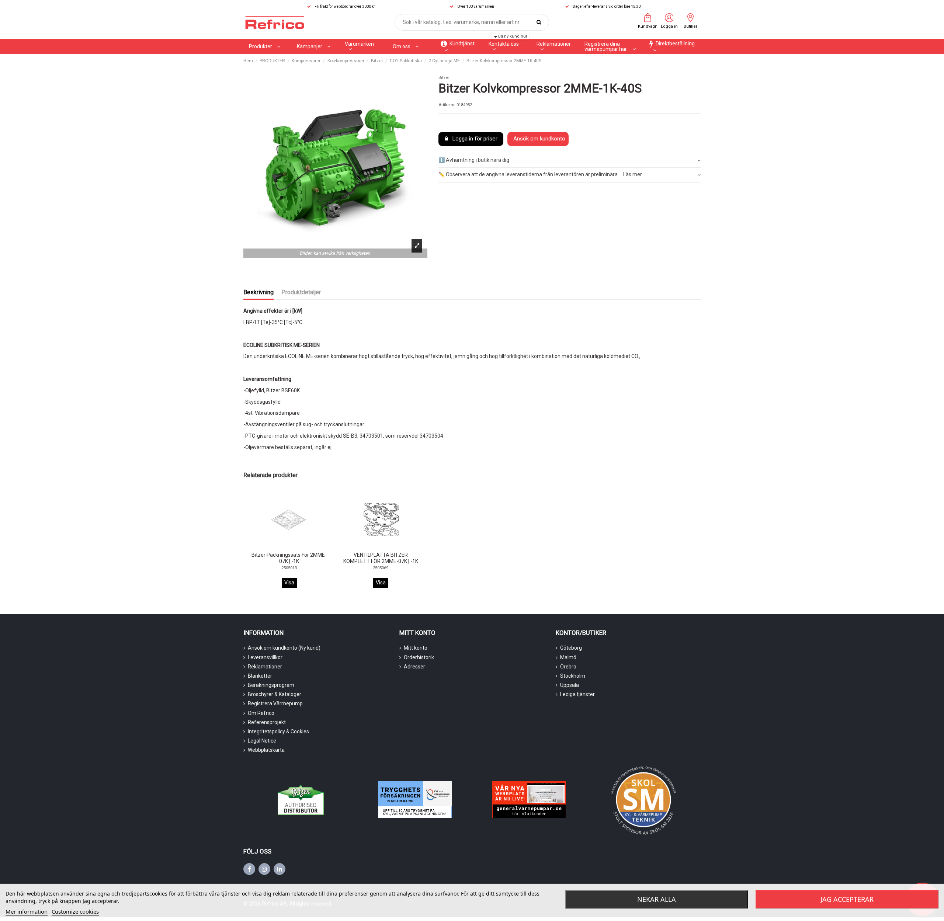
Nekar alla (656, 899)
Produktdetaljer (301, 292)
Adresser (414, 667)
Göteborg (571, 648)
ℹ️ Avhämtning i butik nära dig (473, 160)
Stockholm (572, 676)
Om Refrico (261, 713)
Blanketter (260, 676)
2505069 (380, 568)
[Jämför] (283, 547)
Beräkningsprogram (271, 685)
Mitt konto (415, 648)
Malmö (568, 657)
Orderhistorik (419, 657)
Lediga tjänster (577, 694)
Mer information (27, 911)
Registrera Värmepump (275, 703)
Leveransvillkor (265, 657)
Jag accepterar (847, 899)
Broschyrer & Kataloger (274, 694)
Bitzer (443, 77)
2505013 (289, 568)
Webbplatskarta (266, 750)
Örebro (568, 667)
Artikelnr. (446, 104)
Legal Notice (262, 741)
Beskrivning (258, 292)
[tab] (569, 161)
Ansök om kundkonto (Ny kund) (284, 648)
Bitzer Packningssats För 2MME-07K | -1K (289, 558)
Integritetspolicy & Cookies (278, 731)
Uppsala (569, 685)
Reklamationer (265, 667)
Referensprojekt (267, 722)
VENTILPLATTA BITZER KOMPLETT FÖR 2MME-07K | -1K (380, 558)
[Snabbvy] (294, 547)
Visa (289, 582)
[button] (313, 46)
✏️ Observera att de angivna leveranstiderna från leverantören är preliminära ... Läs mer (540, 174)
